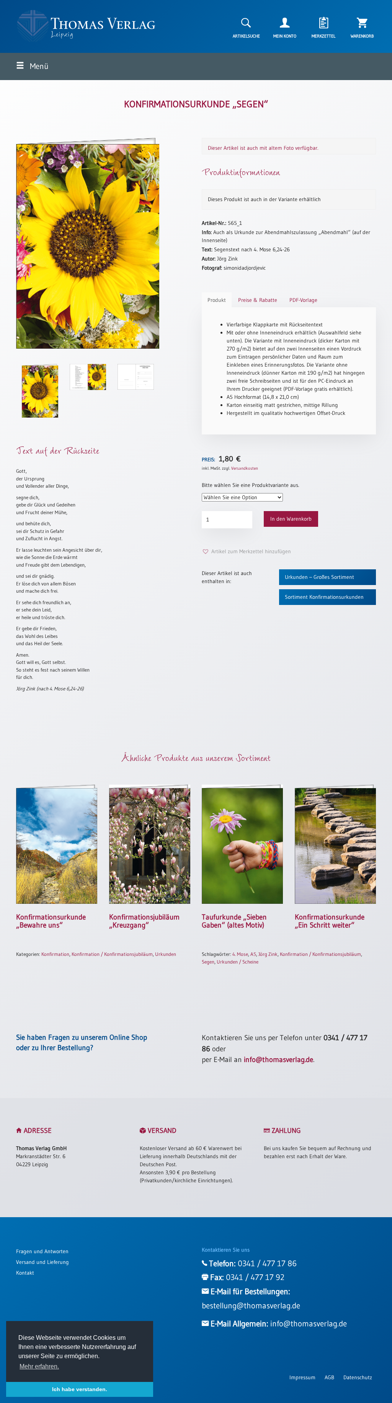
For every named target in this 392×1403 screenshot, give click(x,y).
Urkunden (165, 954)
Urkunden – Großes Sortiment (319, 577)
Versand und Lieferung (42, 1262)
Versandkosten (244, 468)
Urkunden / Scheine (237, 962)
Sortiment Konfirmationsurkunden (324, 596)
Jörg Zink (268, 954)
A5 (253, 954)
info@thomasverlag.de (278, 1059)
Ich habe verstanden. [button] (79, 1389)
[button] (246, 551)
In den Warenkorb (291, 518)
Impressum (302, 1377)
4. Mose (240, 954)
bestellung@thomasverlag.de (251, 1306)
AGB (329, 1377)
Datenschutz (357, 1377)
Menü (38, 66)
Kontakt (25, 1272)
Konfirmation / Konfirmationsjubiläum (112, 954)
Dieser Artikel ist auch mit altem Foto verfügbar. (263, 147)
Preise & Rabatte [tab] (257, 300)
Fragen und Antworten (42, 1251)
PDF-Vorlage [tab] (303, 300)
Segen (208, 962)
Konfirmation (55, 954)
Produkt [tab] (216, 300)
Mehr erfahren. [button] (39, 1366)
